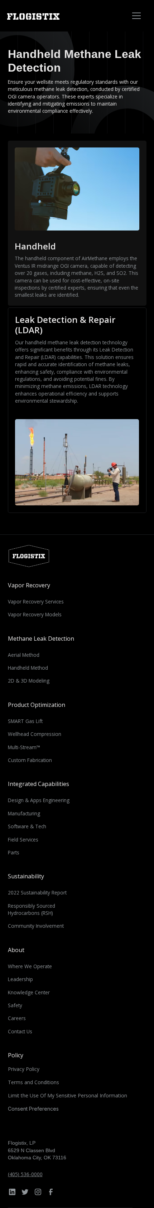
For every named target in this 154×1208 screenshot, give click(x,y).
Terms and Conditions (33, 1082)
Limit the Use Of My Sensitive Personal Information (67, 1095)
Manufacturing (24, 813)
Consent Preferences (33, 1109)
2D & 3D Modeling (28, 680)
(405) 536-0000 (25, 1174)
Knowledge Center (29, 992)
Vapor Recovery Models (35, 614)
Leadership (20, 979)
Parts (13, 852)
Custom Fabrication (30, 760)
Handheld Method (28, 667)
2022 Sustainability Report (37, 892)
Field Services (23, 839)
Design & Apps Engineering (38, 800)
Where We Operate (30, 966)
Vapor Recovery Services (36, 601)
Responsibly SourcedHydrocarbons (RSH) (31, 909)
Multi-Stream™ (24, 747)
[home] (42, 15)
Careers (17, 1018)
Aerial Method (23, 654)
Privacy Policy (23, 1069)
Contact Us (20, 1031)
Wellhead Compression (34, 734)
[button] (135, 16)
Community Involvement (36, 925)
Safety (15, 1005)
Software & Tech (27, 826)
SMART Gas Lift (25, 721)
